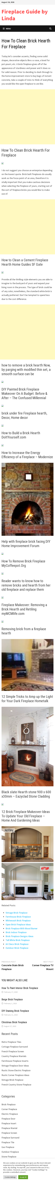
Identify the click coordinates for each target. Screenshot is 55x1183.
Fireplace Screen (9, 1132)
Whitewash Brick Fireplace (18, 920)
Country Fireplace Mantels (14, 1056)
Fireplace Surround (10, 1137)
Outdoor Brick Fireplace (17, 947)
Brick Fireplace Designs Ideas (19, 936)
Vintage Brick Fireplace (16, 912)
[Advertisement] (27, 116)
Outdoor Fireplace (10, 1151)
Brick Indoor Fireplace (16, 932)
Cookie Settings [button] (10, 1177)
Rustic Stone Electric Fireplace (16, 1070)
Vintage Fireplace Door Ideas (15, 1065)
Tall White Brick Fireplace (18, 940)
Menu (8, 28)
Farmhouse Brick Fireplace (18, 916)
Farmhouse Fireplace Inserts (15, 1060)
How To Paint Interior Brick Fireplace (20, 988)
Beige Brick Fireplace (12, 999)
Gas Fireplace (8, 1147)
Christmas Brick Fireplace (14, 1022)
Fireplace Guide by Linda (25, 15)
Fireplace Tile (8, 1142)
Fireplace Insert (9, 1123)
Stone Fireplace (9, 1156)
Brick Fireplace (8, 1104)
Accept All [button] (23, 1177)
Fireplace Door (8, 1118)
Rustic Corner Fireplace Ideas (15, 1075)
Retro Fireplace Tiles (11, 1041)
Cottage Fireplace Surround (15, 1046)
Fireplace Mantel (9, 1128)
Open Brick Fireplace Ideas (18, 924)
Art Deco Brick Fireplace (17, 944)
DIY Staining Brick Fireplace (15, 1010)
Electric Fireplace (10, 1113)
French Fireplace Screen (13, 1051)
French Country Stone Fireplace (16, 1084)
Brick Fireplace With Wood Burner (21, 928)
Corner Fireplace (9, 1109)
